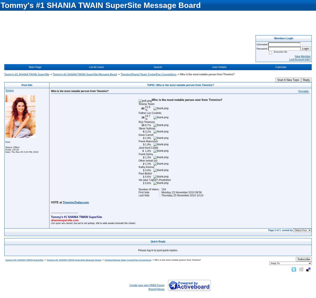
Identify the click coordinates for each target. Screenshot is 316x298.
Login (305, 48)
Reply (306, 80)
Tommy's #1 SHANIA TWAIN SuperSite (26, 74)
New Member (303, 56)
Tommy (9, 90)
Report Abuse (156, 289)
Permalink (303, 91)
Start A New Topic (288, 80)
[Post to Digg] (301, 269)
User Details (219, 67)
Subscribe (304, 259)
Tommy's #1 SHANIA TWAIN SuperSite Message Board (85, 74)
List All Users (96, 67)
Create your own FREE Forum (146, 285)
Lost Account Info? (300, 59)
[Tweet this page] (293, 269)
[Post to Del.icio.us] (308, 269)
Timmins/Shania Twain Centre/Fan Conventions (148, 74)
